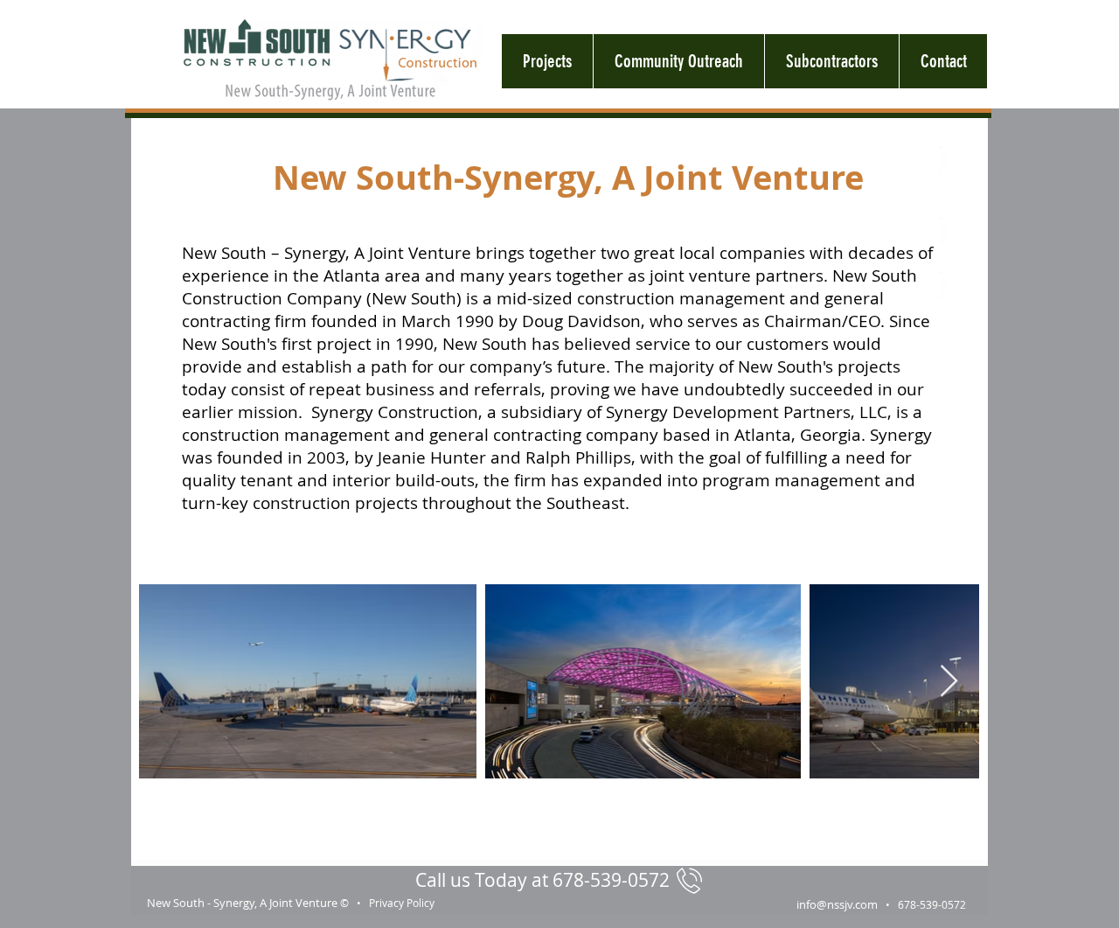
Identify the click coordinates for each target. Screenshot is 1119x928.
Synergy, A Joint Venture (275, 903)
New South (176, 903)
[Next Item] (949, 682)
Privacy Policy (401, 903)
